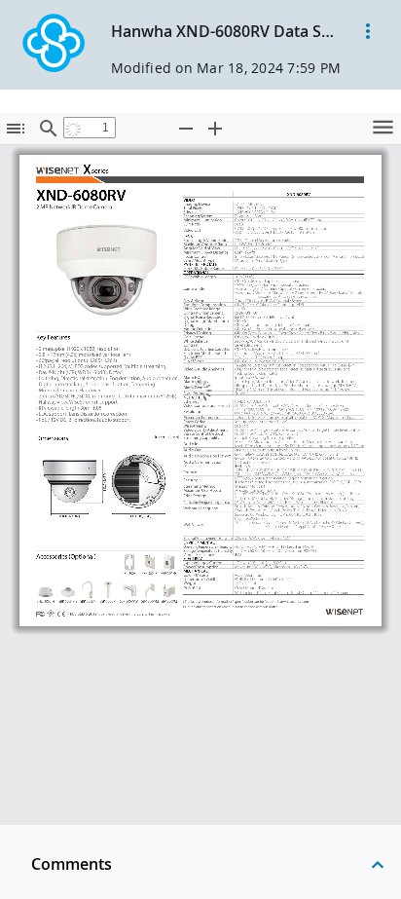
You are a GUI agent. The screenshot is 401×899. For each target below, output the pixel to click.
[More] (367, 31)
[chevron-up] (377, 864)
